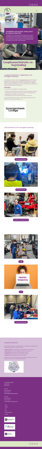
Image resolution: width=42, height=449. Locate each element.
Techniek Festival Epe (21, 322)
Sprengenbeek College (24, 79)
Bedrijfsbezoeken (21, 189)
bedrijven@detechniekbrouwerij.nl (11, 393)
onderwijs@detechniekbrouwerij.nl (11, 401)
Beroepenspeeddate (21, 159)
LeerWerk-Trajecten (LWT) (21, 220)
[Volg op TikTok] (34, 5)
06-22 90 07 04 (7, 391)
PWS (21, 292)
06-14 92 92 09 (7, 399)
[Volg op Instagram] (32, 5)
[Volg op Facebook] (30, 5)
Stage (20, 261)
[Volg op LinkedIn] (37, 5)
